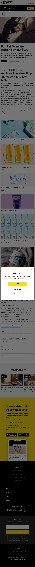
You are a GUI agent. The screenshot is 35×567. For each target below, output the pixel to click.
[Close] (31, 269)
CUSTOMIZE (17, 289)
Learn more (17, 293)
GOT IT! (17, 284)
